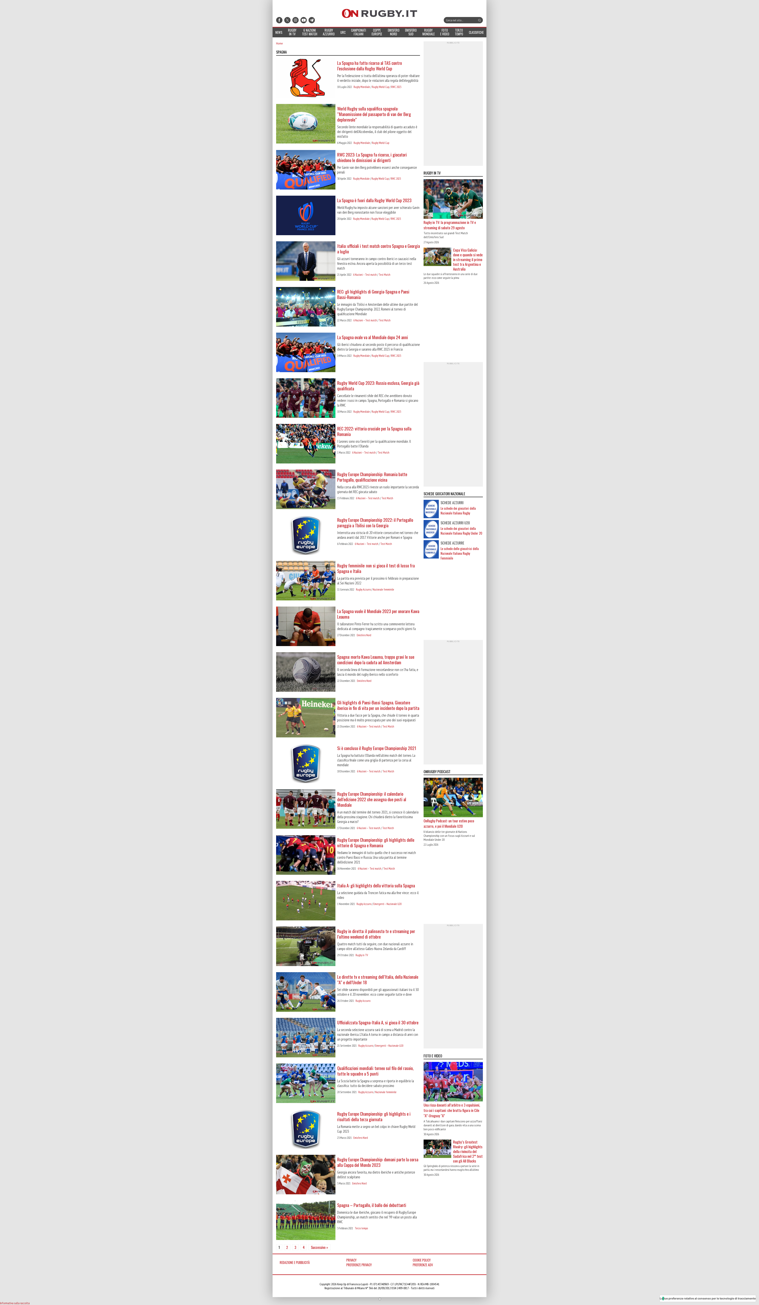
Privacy (351, 1260)
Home (279, 43)
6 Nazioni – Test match (365, 274)
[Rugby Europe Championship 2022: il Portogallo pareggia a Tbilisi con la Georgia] (305, 535)
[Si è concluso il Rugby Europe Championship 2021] (305, 764)
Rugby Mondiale (362, 87)
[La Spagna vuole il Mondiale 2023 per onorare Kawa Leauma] (305, 627)
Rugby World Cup (380, 87)
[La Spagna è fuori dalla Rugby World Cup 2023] (305, 216)
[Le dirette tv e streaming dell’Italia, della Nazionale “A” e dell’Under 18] (305, 992)
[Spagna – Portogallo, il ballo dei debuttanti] (305, 1220)
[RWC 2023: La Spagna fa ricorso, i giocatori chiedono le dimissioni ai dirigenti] (305, 170)
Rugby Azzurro (363, 589)
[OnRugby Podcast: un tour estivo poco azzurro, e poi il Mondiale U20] (453, 798)
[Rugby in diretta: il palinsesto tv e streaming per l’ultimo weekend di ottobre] (305, 947)
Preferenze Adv (423, 1265)
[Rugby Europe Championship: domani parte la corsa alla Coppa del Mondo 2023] (305, 1175)
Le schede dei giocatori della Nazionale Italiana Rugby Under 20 (461, 531)
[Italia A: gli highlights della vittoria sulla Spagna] (305, 901)
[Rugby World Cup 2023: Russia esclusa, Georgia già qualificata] (305, 398)
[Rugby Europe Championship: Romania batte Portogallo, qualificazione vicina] (305, 490)
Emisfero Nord (364, 635)
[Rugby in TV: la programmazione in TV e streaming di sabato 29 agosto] (453, 199)
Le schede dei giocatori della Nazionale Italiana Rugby (458, 510)
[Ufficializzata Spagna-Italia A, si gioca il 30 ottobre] (305, 1038)
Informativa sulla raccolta (15, 1303)
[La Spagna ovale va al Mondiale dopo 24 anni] (305, 353)
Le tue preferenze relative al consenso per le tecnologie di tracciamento (708, 1298)
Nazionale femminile (383, 589)
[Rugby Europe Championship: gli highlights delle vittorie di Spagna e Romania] (305, 855)
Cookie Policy (422, 1260)
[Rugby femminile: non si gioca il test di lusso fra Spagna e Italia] (305, 581)
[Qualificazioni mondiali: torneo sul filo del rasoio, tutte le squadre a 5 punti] (305, 1083)
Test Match (384, 274)
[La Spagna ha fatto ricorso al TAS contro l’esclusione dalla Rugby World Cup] (305, 78)
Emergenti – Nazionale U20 (387, 904)
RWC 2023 (396, 87)
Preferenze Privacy (359, 1265)
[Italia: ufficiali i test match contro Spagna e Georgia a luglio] (305, 261)
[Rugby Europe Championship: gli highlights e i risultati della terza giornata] (305, 1129)
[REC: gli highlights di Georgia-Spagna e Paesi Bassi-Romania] (305, 307)
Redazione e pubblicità (295, 1262)
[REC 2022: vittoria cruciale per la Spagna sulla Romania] (305, 444)
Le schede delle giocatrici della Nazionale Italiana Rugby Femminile (460, 553)
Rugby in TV (362, 955)
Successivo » (319, 1247)
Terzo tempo (361, 1228)
